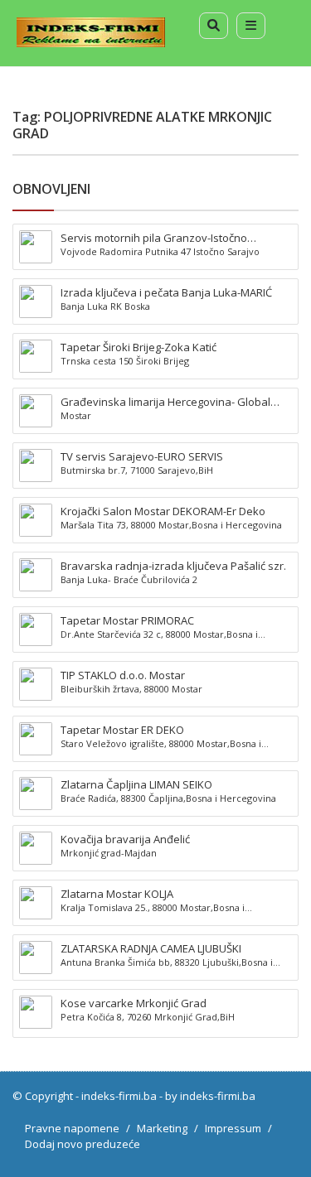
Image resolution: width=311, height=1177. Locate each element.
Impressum (233, 1128)
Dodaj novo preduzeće (82, 1143)
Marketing (162, 1128)
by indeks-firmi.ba (210, 1095)
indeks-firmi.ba (119, 1095)
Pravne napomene (72, 1128)
